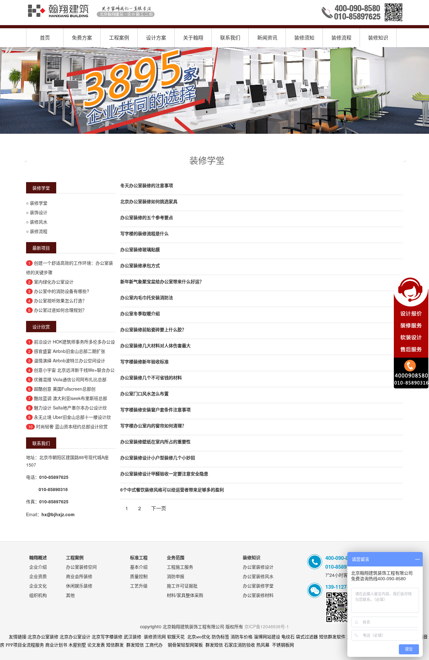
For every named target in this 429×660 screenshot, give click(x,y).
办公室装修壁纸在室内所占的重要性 (155, 441)
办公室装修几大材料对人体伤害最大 (155, 345)
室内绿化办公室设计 (53, 282)
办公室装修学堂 (258, 585)
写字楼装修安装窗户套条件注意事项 (155, 409)
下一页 (158, 508)
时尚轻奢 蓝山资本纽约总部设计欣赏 (72, 426)
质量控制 (139, 576)
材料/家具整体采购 (185, 595)
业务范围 (175, 557)
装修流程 (341, 37)
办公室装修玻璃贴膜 (140, 249)
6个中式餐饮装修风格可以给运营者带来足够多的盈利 (172, 489)
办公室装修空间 (81, 567)
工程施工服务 (180, 567)
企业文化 (38, 585)
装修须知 (304, 37)
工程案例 (119, 37)
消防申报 (175, 576)
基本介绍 (139, 567)
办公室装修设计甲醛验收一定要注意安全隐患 (164, 473)
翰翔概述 (38, 557)
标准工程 (139, 557)
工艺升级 (139, 585)
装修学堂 (41, 188)
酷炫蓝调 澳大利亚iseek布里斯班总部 (70, 398)
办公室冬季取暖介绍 (140, 313)
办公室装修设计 (258, 567)
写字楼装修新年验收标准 (144, 361)
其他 (70, 595)
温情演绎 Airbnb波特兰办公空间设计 (69, 360)
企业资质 (38, 576)
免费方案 (82, 37)
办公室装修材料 (258, 595)
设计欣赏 (41, 326)
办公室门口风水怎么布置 (144, 393)
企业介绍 (38, 567)
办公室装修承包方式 (140, 265)
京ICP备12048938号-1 (266, 626)
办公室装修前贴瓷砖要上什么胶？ (153, 329)
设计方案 (156, 37)
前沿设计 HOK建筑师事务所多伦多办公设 (74, 341)
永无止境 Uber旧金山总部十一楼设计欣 (72, 417)
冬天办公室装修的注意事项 (146, 185)
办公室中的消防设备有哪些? (61, 291)
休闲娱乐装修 (79, 585)
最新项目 (41, 248)
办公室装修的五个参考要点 (146, 217)
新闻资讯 (267, 37)
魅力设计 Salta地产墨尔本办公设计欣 (70, 407)
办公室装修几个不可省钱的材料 (151, 377)
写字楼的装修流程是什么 (144, 233)
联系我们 (230, 37)
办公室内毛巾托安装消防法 (146, 297)
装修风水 (38, 222)
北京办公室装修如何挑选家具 (148, 201)
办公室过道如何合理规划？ (60, 310)
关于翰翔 (193, 37)
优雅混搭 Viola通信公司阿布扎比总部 (70, 379)
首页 (45, 37)
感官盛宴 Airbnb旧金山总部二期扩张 (69, 351)
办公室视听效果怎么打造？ (60, 300)
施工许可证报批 (182, 585)
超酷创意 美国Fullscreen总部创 (64, 389)
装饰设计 (38, 212)
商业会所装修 (79, 576)
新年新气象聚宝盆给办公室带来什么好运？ (162, 281)
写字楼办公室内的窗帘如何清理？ (153, 425)
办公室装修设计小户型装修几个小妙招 (157, 457)
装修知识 (378, 37)
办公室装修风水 (258, 576)
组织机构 (38, 595)
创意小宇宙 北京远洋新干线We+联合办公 (74, 370)
